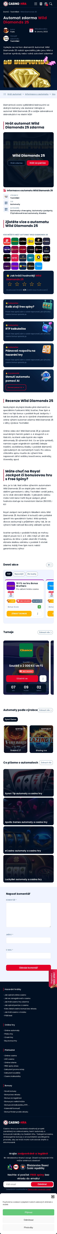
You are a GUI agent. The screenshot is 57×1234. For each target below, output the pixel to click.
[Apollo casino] (46, 250)
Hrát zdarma (16, 163)
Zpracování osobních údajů (39, 1189)
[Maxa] (15, 266)
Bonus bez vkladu (12, 1094)
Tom (12, 31)
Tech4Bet (14, 11)
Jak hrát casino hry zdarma (16, 1001)
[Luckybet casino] (22, 250)
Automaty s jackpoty (42, 210)
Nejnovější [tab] (19, 574)
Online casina (10, 1055)
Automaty (15, 204)
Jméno (9, 934)
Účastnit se (22, 678)
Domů (6, 11)
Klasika (42, 213)
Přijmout (28, 1212)
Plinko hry (8, 1034)
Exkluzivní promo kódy (14, 1069)
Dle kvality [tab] (31, 574)
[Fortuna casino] (38, 258)
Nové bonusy (10, 1091)
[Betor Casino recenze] (7, 258)
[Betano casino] (7, 242)
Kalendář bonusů (12, 1108)
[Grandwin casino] (7, 250)
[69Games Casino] (38, 250)
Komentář (11, 900)
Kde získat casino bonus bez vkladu (20, 1008)
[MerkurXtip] (22, 266)
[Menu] (36, 4)
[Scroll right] (40, 601)
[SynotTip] (15, 250)
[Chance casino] (15, 242)
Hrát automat (14, 94)
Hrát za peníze (38, 163)
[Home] (14, 5)
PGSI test (8, 1015)
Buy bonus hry (10, 1040)
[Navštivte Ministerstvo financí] (38, 1169)
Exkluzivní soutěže (12, 1073)
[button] (52, 1196)
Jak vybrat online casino (15, 995)
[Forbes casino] (22, 242)
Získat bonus (19, 613)
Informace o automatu (36, 94)
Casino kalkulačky (12, 1076)
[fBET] (30, 258)
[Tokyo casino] (30, 250)
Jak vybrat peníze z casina (16, 1005)
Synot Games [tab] (10, 719)
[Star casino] (30, 266)
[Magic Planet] (38, 242)
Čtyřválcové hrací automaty (24, 213)
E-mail (9, 950)
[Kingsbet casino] (7, 266)
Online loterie (10, 1062)
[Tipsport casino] (38, 266)
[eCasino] (46, 242)
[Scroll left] (8, 601)
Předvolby (28, 1227)
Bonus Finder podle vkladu (16, 1111)
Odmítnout (28, 1220)
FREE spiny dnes (11, 1066)
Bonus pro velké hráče (14, 1101)
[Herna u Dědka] (46, 258)
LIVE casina (9, 1059)
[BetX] (15, 258)
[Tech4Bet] (6, 40)
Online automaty (11, 1030)
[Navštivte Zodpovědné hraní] (10, 1169)
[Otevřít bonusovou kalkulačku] (40, 4)
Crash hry (8, 1037)
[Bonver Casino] (22, 258)
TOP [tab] (9, 574)
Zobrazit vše (44, 632)
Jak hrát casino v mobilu (15, 1012)
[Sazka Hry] (30, 242)
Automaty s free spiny (20, 210)
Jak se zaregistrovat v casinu (17, 998)
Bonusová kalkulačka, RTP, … (17, 1105)
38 (49, 565)
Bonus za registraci (13, 1098)
